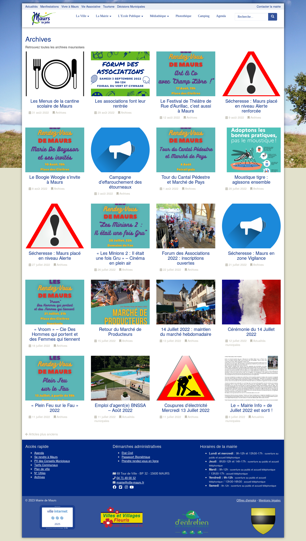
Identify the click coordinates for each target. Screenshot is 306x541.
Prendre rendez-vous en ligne (140, 461)
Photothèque (183, 16)
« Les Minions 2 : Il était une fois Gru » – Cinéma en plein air (120, 258)
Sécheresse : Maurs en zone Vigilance (251, 255)
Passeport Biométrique (136, 457)
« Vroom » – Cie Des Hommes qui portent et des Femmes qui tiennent (55, 334)
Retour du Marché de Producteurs (120, 331)
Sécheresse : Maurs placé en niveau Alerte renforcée (251, 106)
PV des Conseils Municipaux (52, 461)
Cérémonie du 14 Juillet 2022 (251, 331)
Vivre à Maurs (70, 6)
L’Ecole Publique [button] (129, 16)
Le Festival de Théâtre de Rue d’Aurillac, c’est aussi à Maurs (185, 106)
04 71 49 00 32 (126, 478)
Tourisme (108, 6)
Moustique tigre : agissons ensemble (251, 179)
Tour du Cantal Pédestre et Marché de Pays (186, 179)
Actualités (31, 6)
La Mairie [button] (102, 16)
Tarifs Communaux (46, 465)
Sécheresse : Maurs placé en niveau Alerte (55, 255)
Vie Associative (90, 6)
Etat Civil (127, 453)
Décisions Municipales (131, 6)
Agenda (221, 16)
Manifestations (49, 6)
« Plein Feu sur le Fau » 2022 (54, 407)
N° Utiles (39, 473)
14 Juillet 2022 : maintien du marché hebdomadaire (185, 331)
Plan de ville (42, 469)
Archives (60, 113)
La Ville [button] (81, 16)
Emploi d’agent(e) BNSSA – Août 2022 (120, 407)
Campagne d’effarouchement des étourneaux (120, 182)
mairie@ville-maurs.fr (130, 482)
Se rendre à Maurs (46, 457)
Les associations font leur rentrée (120, 103)
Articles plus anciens (43, 434)
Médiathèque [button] (158, 16)
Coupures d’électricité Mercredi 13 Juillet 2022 (185, 407)
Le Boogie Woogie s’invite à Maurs (54, 179)
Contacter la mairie (269, 6)
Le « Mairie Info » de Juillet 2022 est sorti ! (251, 407)
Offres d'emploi (246, 500)
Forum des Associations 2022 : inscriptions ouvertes (186, 258)
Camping (203, 16)
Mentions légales (270, 500)
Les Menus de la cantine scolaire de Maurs (54, 103)
